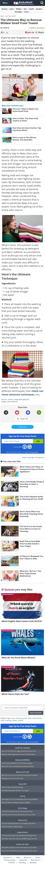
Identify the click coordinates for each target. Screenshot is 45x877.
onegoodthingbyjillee (21, 399)
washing (8, 720)
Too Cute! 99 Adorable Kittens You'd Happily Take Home (18, 823)
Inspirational (22, 832)
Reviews (33, 862)
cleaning (19, 718)
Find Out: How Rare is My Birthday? (11, 827)
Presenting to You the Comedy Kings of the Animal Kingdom (19, 799)
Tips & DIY (11, 16)
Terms (37, 857)
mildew (20, 720)
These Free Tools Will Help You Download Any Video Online (19, 851)
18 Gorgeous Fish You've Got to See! (12, 778)
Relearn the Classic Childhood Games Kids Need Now (17, 766)
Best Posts (35, 860)
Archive (12, 862)
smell (2, 720)
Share (41, 32)
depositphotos (12, 402)
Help (18, 857)
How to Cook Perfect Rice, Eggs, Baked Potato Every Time (18, 751)
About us (27, 857)
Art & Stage (22, 808)
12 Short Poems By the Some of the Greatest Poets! (17, 811)
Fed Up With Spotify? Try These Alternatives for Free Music (19, 847)
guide (25, 718)
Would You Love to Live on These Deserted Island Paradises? (19, 775)
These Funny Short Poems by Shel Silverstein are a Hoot (18, 815)
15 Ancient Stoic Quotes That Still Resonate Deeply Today (18, 835)
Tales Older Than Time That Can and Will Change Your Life (19, 839)
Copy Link (24, 418)
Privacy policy (9, 860)
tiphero (10, 399)
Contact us (7, 857)
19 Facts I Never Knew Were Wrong (12, 787)
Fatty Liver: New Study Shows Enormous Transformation (18, 754)
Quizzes (9, 589)
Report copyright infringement (33, 457)
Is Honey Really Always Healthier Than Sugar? (15, 790)
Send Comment (36, 713)
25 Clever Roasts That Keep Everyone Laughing (15, 802)
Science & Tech (22, 844)
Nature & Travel (22, 772)
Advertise (23, 860)
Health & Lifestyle (22, 748)
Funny (22, 796)
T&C (26, 452)
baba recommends (35, 718)
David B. (6, 28)
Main (2, 16)
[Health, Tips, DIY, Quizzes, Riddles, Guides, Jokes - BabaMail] (23, 3)
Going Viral (22, 820)
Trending (22, 862)
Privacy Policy (34, 452)
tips (13, 718)
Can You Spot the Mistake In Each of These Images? (17, 763)
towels (14, 720)
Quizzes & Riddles (22, 760)
